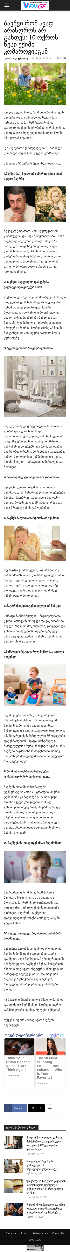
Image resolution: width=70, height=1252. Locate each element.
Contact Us (58, 1233)
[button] (6, 5)
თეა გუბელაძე (20, 58)
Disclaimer (12, 1233)
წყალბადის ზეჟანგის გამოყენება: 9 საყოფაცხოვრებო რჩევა (42, 1165)
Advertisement (41, 1233)
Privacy (25, 1233)
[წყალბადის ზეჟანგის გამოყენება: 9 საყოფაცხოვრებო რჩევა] (13, 1166)
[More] (50, 1108)
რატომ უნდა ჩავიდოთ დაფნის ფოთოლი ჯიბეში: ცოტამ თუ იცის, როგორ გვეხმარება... (45, 1208)
